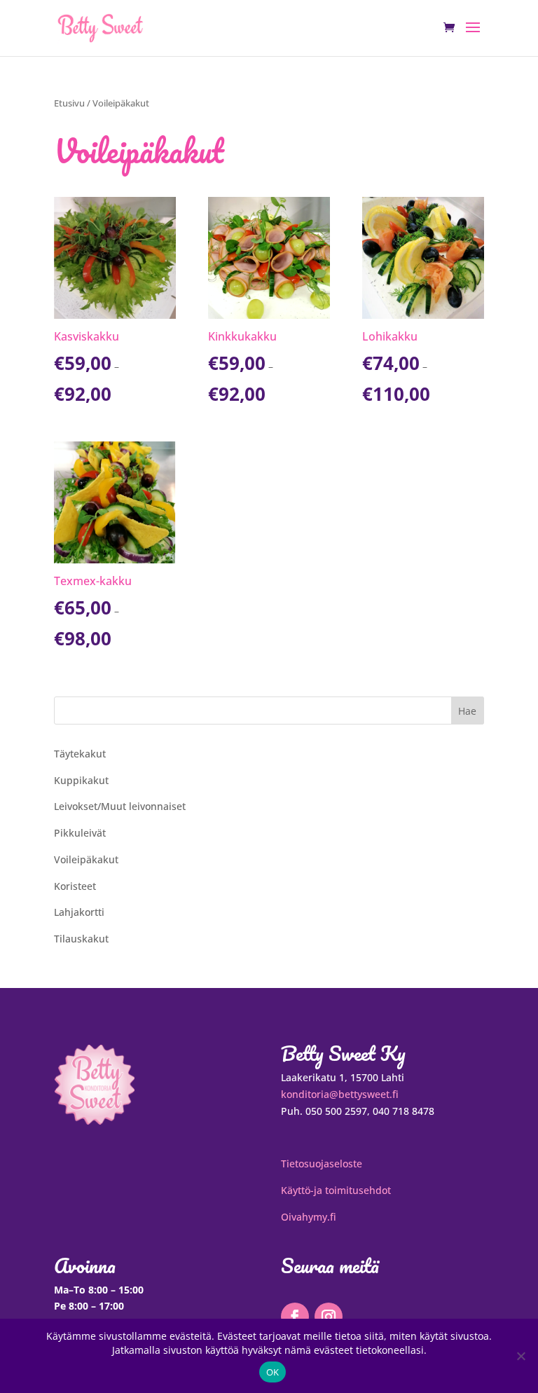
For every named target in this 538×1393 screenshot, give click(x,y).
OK (273, 1372)
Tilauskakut (81, 938)
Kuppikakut (81, 780)
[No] (520, 1356)
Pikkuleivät (80, 832)
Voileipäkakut (86, 859)
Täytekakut (80, 753)
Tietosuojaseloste (321, 1163)
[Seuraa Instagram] (329, 1317)
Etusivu (69, 103)
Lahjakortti (79, 912)
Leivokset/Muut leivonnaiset (120, 806)
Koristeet (75, 886)
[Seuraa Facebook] (295, 1317)
